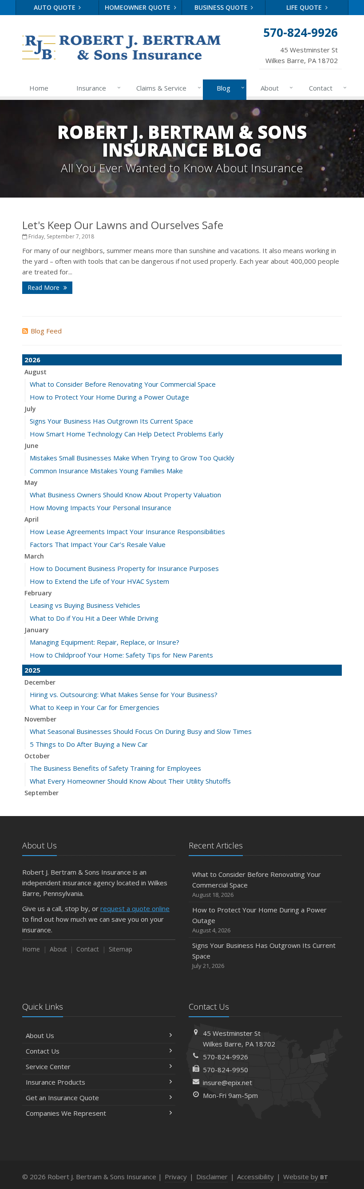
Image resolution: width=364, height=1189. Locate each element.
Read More (44, 287)
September (41, 793)
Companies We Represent (66, 1113)
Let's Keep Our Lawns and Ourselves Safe (122, 225)
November (40, 719)
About (275, 87)
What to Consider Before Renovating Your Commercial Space (123, 384)
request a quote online (135, 908)
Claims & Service (166, 87)
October (37, 756)
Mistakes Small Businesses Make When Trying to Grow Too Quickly (132, 457)
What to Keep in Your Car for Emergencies (94, 707)
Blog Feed (46, 330)
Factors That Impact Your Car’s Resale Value (98, 544)
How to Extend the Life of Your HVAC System (99, 581)
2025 (32, 670)
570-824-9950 (225, 1069)
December (39, 682)
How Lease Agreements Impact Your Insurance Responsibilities (127, 531)
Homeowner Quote (138, 7)
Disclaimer (212, 1176)
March (34, 556)
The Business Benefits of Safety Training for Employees (115, 768)
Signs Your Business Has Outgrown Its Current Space (111, 420)
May (31, 482)
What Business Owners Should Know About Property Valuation (125, 494)
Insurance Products (55, 1082)
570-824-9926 (225, 1056)
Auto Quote (55, 7)
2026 (32, 359)
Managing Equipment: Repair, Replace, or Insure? (104, 642)
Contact (325, 87)
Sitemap (120, 949)
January (36, 630)
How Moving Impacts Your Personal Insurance (100, 507)
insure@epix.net (227, 1082)
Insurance (96, 87)
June (31, 445)
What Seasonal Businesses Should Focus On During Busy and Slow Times (141, 731)
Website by (305, 1176)
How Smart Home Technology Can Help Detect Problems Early (126, 433)
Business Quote (221, 7)
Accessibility (255, 1176)
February (38, 593)
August (35, 372)
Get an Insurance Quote (62, 1097)
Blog (228, 87)
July (30, 408)
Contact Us (42, 1050)
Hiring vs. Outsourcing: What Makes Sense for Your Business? (124, 694)
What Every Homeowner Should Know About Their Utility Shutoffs (130, 781)
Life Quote (305, 7)
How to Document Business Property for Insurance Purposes (124, 568)
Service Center (48, 1066)
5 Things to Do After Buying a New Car (89, 744)
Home (38, 87)
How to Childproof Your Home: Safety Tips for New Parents (121, 654)
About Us (40, 1035)
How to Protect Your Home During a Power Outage (109, 396)
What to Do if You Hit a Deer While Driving (94, 618)
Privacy (176, 1176)
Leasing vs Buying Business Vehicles (85, 605)
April (31, 519)
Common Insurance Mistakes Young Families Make (106, 470)
